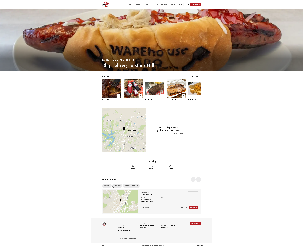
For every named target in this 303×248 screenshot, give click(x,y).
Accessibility (132, 238)
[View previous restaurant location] (193, 179)
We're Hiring (142, 228)
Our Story (155, 4)
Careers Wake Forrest (124, 230)
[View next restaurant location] (198, 179)
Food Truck (146, 4)
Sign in (187, 4)
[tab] (107, 186)
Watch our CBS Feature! (168, 225)
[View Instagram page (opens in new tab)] (103, 246)
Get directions (193, 193)
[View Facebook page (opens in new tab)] (100, 246)
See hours (184, 207)
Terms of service (122, 238)
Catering (137, 4)
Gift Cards (121, 228)
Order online (193, 208)
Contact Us (164, 228)
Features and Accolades (168, 4)
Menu (131, 4)
